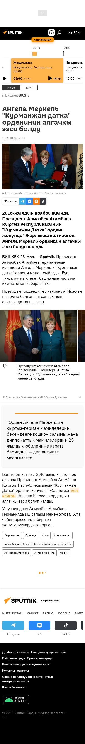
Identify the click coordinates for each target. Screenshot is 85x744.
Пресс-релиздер (39, 658)
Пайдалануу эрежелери (48, 652)
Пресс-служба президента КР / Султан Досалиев (35, 193)
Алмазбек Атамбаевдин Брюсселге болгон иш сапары (38, 544)
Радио (48, 613)
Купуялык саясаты (15, 670)
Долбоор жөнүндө (15, 652)
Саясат (32, 613)
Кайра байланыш (14, 687)
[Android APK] (16, 700)
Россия (64, 613)
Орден (64, 552)
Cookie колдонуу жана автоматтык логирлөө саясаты (27, 679)
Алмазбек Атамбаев (16, 552)
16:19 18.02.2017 (13, 138)
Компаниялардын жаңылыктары (26, 664)
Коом (45, 535)
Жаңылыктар (62, 535)
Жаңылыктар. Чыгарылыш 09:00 (32, 69)
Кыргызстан (12, 535)
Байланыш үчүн (13, 658)
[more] (80, 397)
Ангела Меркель (44, 552)
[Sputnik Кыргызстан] (13, 34)
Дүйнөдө (30, 535)
